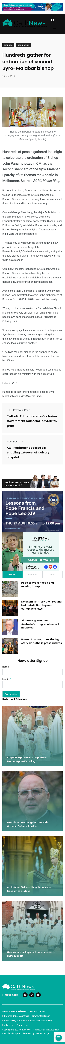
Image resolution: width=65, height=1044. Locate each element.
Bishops (8, 45)
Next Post (13, 441)
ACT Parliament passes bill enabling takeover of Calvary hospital (28, 452)
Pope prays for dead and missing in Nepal (37, 584)
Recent (13, 575)
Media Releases (18, 1011)
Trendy (53, 575)
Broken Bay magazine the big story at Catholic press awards (41, 641)
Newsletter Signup (41, 1016)
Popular (32, 575)
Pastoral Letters (37, 1011)
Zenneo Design (42, 1033)
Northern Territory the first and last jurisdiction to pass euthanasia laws (41, 605)
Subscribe (11, 694)
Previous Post (21, 410)
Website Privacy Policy (41, 1020)
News (5, 1011)
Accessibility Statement (15, 1020)
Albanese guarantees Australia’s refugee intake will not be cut (40, 624)
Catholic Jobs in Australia (16, 1016)
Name (7, 666)
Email (6, 679)
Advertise (8, 1025)
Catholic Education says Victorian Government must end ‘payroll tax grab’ (32, 421)
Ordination (24, 45)
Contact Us (22, 1025)
